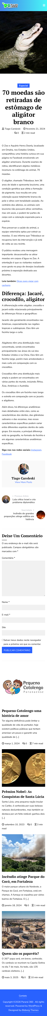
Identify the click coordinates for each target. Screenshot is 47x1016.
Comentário (8, 557)
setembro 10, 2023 (14, 824)
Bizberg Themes (30, 1010)
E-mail (6, 614)
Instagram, (36, 449)
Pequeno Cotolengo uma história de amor (21, 713)
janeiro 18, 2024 (13, 905)
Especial (23, 85)
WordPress (34, 1005)
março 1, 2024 (12, 743)
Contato (23, 995)
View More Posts (23, 482)
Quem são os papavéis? (20, 953)
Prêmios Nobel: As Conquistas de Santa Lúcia (23, 794)
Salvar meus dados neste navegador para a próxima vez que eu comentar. (22, 642)
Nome (6, 602)
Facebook (7, 454)
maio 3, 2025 (11, 977)
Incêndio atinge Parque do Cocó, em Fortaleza (23, 879)
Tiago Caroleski (12, 128)
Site (4, 627)
